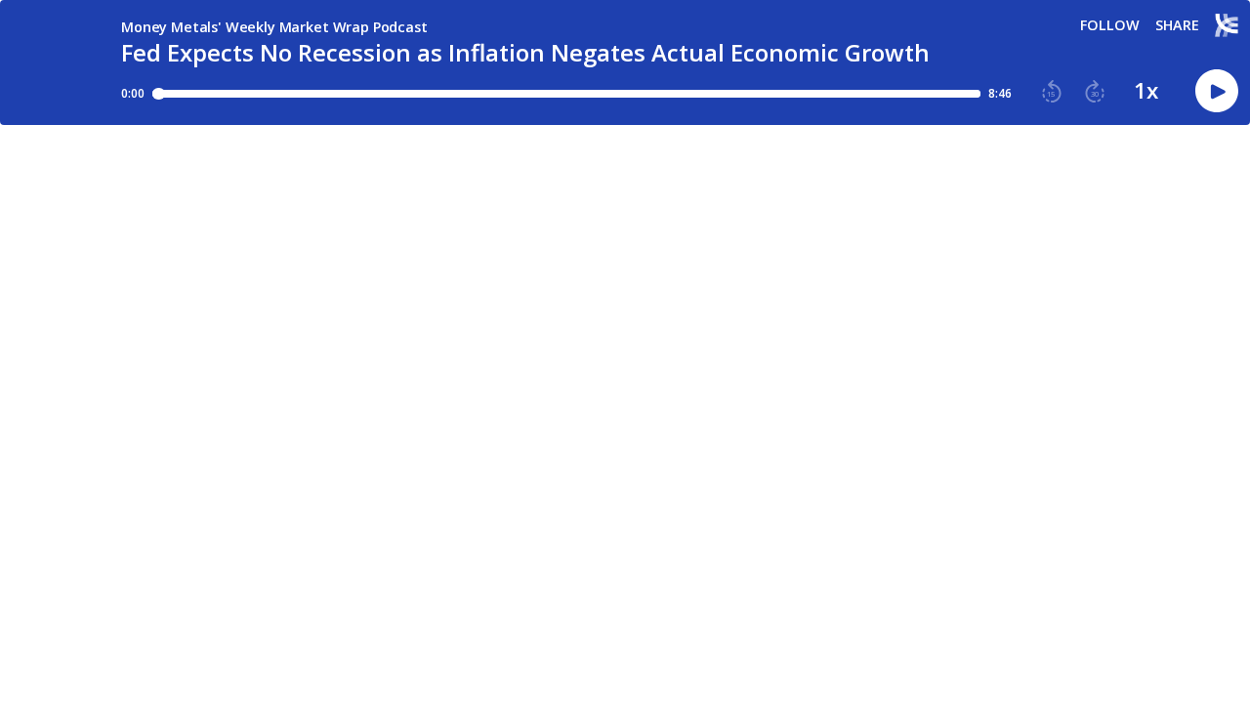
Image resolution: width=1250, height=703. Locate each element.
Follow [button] (1110, 25)
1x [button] (1146, 91)
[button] (1051, 91)
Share (1177, 25)
